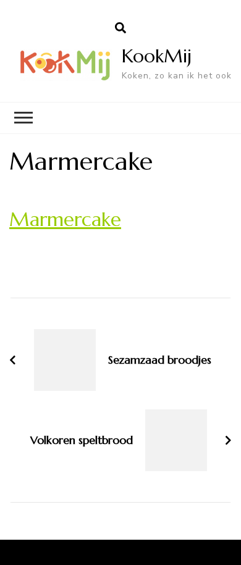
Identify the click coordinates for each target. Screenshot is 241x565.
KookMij (157, 55)
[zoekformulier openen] (120, 28)
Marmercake (65, 219)
